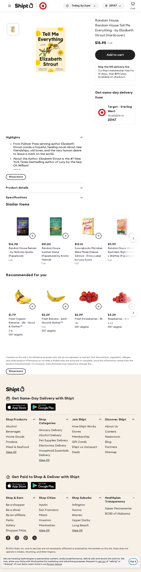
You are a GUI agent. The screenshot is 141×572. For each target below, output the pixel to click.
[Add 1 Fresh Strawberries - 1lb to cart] (99, 306)
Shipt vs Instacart (84, 447)
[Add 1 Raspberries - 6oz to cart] (132, 306)
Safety (10, 525)
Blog (108, 441)
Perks (10, 520)
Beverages (13, 431)
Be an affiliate (15, 515)
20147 (112, 119)
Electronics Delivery (52, 445)
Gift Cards (79, 441)
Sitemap (111, 452)
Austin (43, 504)
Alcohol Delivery (50, 435)
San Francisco (49, 510)
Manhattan (47, 525)
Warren (77, 515)
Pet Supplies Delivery (53, 440)
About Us (111, 426)
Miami (43, 515)
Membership (81, 436)
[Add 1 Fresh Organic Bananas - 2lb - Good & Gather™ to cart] (32, 306)
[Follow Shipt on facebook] (8, 538)
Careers (110, 431)
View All (11, 452)
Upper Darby (81, 520)
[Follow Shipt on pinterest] (26, 538)
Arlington (78, 504)
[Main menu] (9, 6)
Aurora (76, 510)
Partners (111, 447)
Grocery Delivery (50, 430)
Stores (76, 431)
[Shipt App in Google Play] (43, 407)
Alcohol (11, 426)
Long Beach (80, 525)
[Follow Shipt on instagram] (17, 538)
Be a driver (13, 510)
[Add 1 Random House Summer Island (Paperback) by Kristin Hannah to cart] (65, 236)
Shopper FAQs (16, 530)
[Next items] (133, 238)
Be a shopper (15, 504)
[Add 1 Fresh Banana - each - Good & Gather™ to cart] (65, 306)
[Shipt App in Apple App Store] (17, 407)
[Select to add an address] (31, 6)
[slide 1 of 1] (12, 29)
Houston (45, 520)
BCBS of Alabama (117, 513)
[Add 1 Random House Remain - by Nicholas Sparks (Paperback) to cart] (32, 236)
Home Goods (15, 436)
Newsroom (112, 436)
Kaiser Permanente (118, 508)
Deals (76, 452)
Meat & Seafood (17, 447)
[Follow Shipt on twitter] (34, 538)
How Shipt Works (84, 426)
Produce (11, 441)
